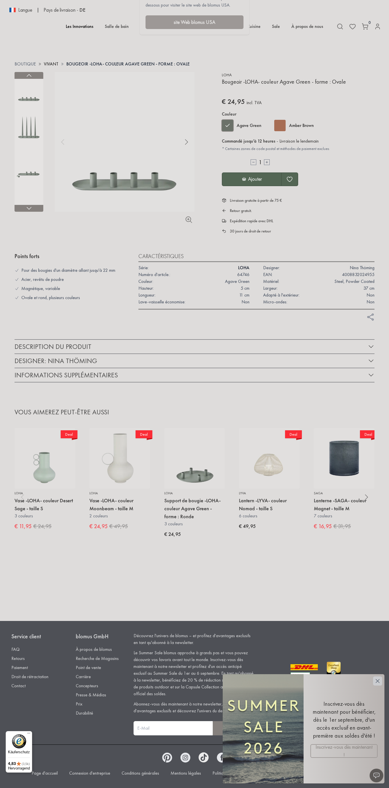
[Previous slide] (29, 75)
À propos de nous (307, 26)
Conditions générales (140, 773)
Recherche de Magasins (97, 658)
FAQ (15, 649)
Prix (79, 704)
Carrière (83, 677)
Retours (18, 658)
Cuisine (254, 26)
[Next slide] (29, 208)
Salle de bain (117, 26)
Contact (18, 686)
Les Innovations (79, 26)
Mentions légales (186, 773)
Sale (276, 26)
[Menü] (28, 734)
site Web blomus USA (194, 22)
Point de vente (88, 667)
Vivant (51, 64)
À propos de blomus (94, 649)
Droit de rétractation (29, 677)
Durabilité (84, 713)
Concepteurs (87, 686)
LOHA (227, 74)
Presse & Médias (91, 695)
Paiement (19, 667)
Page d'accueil (45, 773)
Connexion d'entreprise (89, 773)
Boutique (25, 64)
